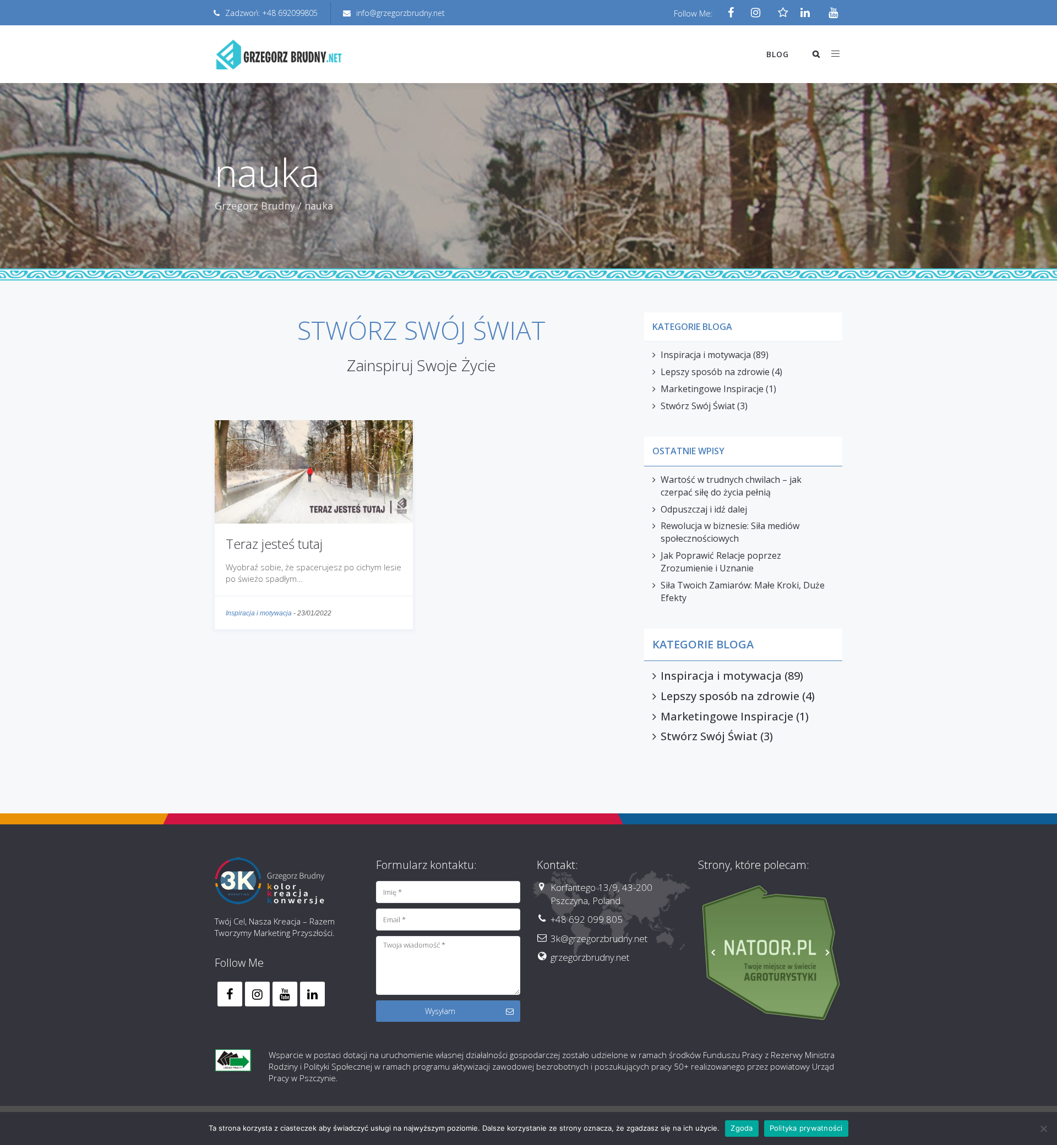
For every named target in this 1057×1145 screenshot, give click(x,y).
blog (777, 54)
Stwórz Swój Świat (698, 406)
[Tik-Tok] (780, 13)
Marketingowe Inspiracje (712, 389)
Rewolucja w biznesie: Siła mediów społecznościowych (730, 532)
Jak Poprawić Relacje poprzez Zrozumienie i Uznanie (721, 561)
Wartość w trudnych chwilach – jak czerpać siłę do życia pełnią (731, 486)
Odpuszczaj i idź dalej (704, 509)
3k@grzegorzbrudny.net (599, 938)
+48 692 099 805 (587, 919)
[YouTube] (830, 13)
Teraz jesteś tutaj (274, 544)
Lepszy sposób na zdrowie (715, 372)
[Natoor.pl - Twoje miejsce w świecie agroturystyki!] (770, 953)
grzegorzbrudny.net (590, 957)
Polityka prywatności (806, 1128)
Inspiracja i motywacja (259, 613)
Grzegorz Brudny (255, 205)
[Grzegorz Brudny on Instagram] (257, 994)
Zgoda (742, 1128)
